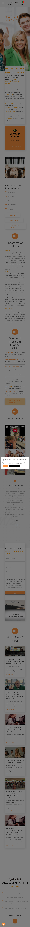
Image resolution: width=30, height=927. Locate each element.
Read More (23, 466)
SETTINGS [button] (17, 465)
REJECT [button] (11, 465)
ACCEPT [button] (5, 465)
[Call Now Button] (3, 924)
